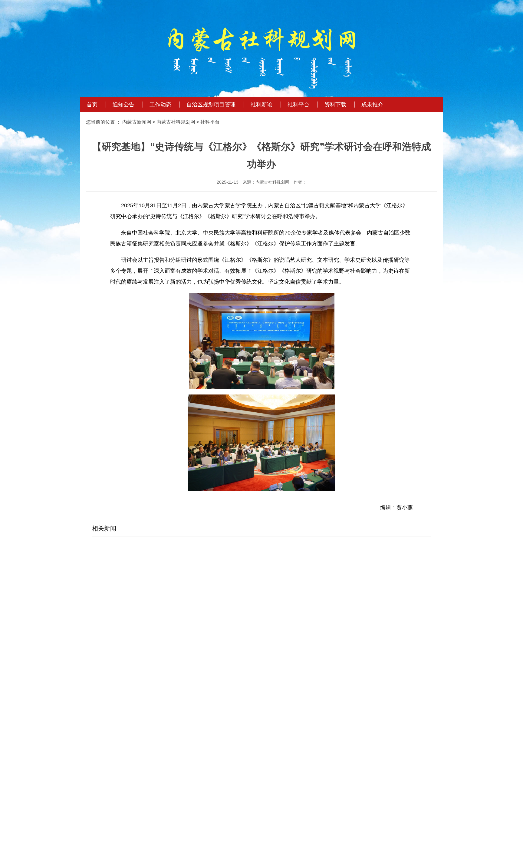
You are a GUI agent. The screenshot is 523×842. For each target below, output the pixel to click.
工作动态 (160, 105)
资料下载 (335, 105)
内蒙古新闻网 (136, 122)
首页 (92, 105)
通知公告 (123, 105)
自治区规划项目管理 (210, 105)
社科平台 (298, 105)
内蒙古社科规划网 (175, 122)
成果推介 (372, 105)
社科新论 (261, 105)
